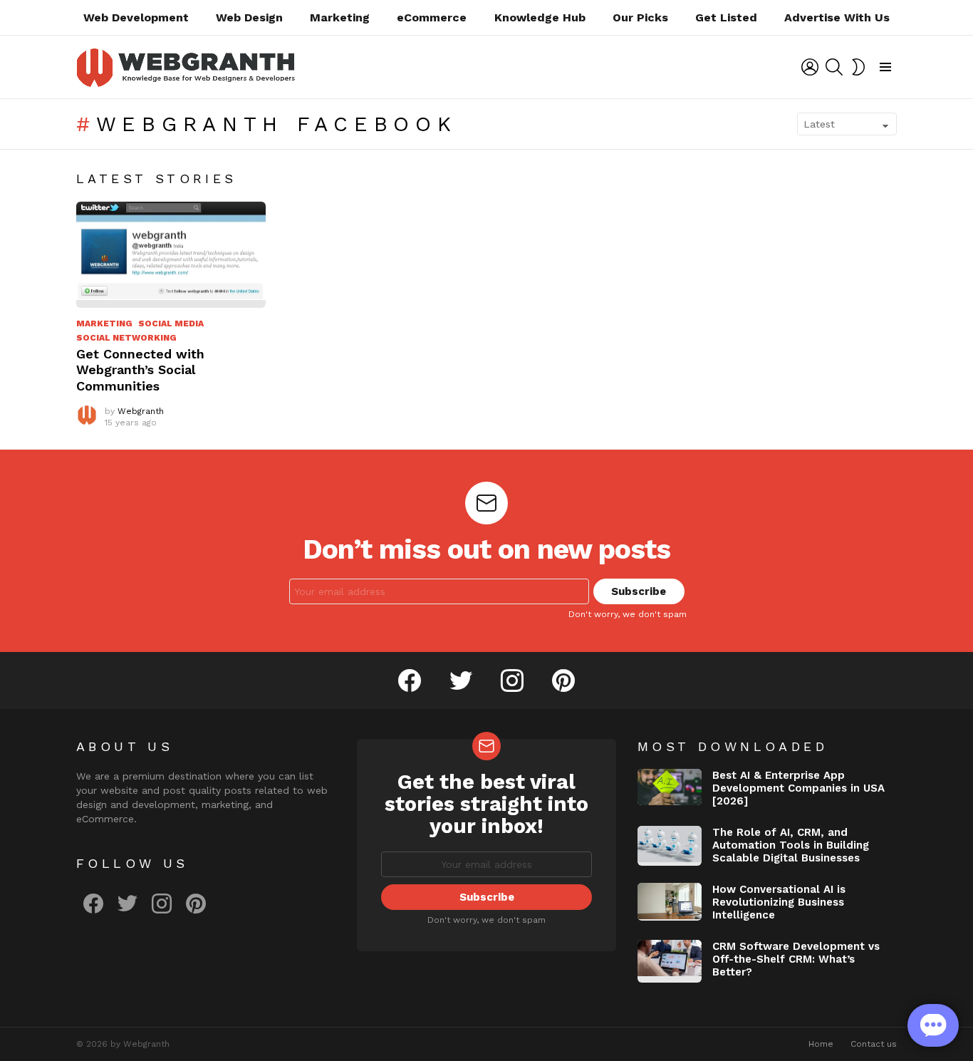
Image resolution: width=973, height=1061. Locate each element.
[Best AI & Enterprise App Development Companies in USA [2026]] (670, 787)
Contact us (873, 1044)
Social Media (171, 323)
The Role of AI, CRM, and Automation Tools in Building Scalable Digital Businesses (790, 845)
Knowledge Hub (540, 17)
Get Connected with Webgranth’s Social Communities (140, 369)
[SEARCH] (834, 67)
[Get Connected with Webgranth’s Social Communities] (171, 255)
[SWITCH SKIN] (858, 67)
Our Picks (640, 17)
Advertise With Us (837, 17)
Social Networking (126, 338)
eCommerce (432, 17)
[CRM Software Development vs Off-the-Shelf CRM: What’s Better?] (670, 961)
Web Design (249, 17)
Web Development (136, 17)
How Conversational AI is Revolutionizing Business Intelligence (778, 902)
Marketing (340, 17)
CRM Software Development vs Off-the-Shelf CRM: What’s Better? (796, 959)
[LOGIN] (809, 67)
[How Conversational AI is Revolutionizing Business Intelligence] (670, 901)
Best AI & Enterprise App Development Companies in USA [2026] (798, 788)
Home (820, 1044)
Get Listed (726, 17)
